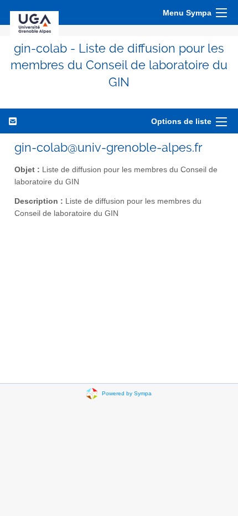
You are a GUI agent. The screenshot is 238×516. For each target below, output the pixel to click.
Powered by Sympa (127, 393)
